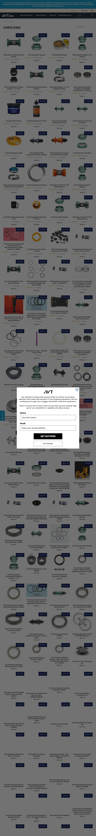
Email (22, 423)
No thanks (48, 443)
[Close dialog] (76, 389)
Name (23, 413)
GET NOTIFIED (48, 436)
